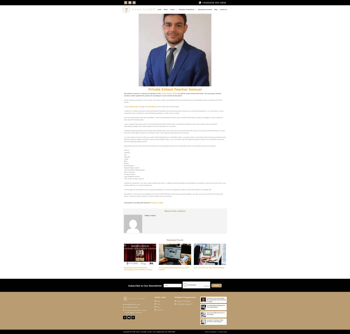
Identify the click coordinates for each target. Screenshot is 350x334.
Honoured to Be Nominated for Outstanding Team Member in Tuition (216, 299)
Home (159, 9)
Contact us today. (156, 203)
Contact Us (223, 9)
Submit (216, 285)
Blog (215, 9)
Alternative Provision (205, 9)
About (166, 9)
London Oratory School (169, 93)
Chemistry (152, 106)
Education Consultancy (186, 9)
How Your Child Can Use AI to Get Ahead (209, 268)
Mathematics (134, 106)
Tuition (172, 9)
